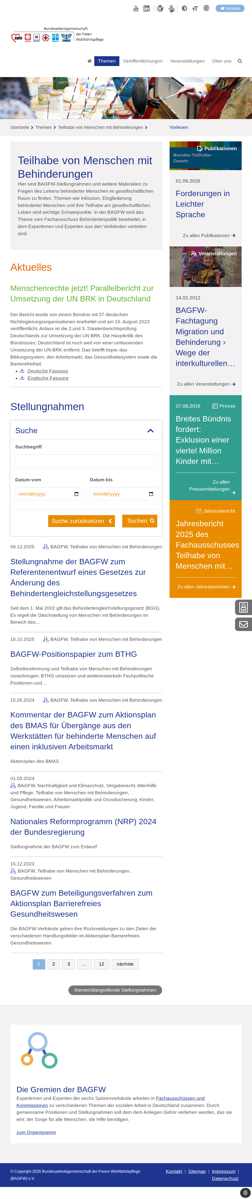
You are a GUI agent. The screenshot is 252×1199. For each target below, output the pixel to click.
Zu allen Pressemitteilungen (209, 485)
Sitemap (197, 1171)
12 (101, 964)
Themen (43, 127)
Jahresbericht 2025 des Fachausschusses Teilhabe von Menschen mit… (207, 544)
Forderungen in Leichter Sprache (203, 204)
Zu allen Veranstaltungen (203, 384)
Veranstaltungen (187, 61)
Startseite (19, 127)
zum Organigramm (36, 1132)
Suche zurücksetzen (78, 521)
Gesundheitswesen (30, 799)
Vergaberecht (120, 785)
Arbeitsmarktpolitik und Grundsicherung (95, 799)
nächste (125, 964)
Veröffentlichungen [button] (143, 61)
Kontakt (174, 1171)
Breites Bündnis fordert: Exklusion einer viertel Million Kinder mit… (203, 440)
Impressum (224, 1171)
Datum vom (28, 479)
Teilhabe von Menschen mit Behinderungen (100, 127)
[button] (240, 61)
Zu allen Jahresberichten (203, 586)
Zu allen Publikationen (206, 235)
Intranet (232, 8)
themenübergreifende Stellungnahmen (115, 990)
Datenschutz (225, 1178)
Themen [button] (107, 61)
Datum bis (101, 479)
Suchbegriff (28, 446)
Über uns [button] (222, 61)
